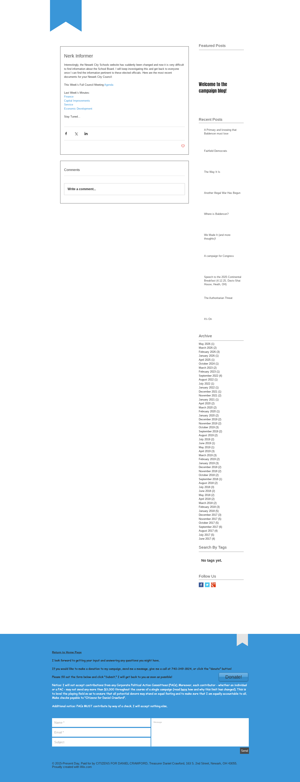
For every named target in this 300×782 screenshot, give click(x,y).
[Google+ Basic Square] (213, 584)
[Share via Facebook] (66, 133)
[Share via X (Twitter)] (76, 133)
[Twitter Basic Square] (207, 584)
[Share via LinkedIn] (86, 133)
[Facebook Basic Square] (201, 584)
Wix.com (85, 767)
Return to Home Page (67, 652)
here (184, 689)
